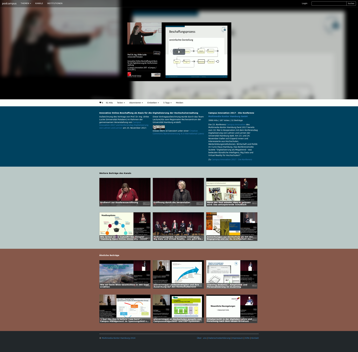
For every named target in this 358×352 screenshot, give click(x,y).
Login (304, 3)
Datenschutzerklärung (219, 338)
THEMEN (25, 3)
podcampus (9, 3)
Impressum (237, 338)
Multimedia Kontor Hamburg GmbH (228, 116)
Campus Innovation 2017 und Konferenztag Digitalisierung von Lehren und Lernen (123, 125)
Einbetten (152, 103)
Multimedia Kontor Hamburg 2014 (118, 338)
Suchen (351, 3)
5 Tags (166, 103)
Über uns (201, 338)
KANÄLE (39, 3)
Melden (179, 103)
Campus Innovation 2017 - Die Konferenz (232, 159)
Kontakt (255, 338)
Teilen (120, 103)
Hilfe (247, 338)
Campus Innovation (236, 124)
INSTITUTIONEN (54, 3)
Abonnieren (135, 103)
